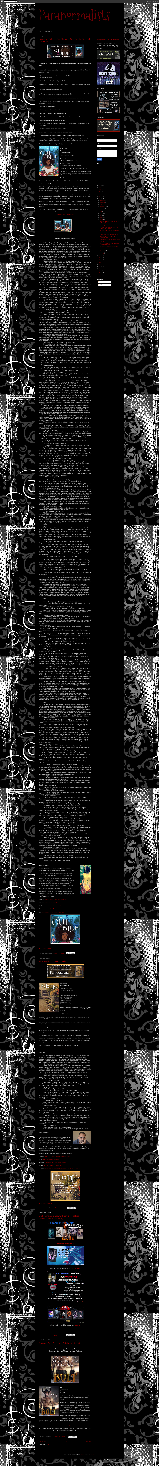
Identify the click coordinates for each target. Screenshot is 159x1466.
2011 (100, 273)
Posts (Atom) (49, 1444)
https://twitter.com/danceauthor (51, 1159)
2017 (100, 260)
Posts (100, 282)
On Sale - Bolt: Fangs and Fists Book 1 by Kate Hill (61, 1343)
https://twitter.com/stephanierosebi (52, 906)
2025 (100, 187)
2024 (100, 189)
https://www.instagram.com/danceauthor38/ (56, 1162)
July (101, 211)
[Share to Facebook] (72, 953)
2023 (100, 192)
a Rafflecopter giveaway (45, 948)
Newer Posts (42, 1441)
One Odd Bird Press (68, 214)
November (102, 202)
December (102, 200)
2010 (100, 275)
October (102, 204)
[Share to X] (70, 953)
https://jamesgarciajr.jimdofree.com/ (53, 1165)
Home (39, 31)
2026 (100, 185)
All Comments (102, 285)
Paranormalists (74, 15)
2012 (100, 270)
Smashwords (68, 1049)
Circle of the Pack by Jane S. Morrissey (109, 234)
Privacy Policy (48, 31)
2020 (100, 198)
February (102, 250)
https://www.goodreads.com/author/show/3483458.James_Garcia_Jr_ (62, 1168)
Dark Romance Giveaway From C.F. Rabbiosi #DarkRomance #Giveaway (59, 1217)
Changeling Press (68, 1425)
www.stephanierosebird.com (51, 909)
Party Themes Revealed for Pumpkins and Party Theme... (109, 244)
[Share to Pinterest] (74, 953)
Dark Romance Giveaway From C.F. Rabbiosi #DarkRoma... (109, 228)
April (101, 217)
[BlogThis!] (69, 953)
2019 (100, 255)
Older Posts (88, 1441)
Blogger (93, 1454)
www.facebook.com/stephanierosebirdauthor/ (56, 899)
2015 (100, 264)
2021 (100, 196)
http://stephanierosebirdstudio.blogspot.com (53, 912)
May (101, 215)
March (101, 219)
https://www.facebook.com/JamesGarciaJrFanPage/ (58, 1156)
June (101, 213)
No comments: (62, 1207)
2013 (100, 268)
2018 (100, 257)
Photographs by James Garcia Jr (53, 961)
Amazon (59, 214)
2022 (100, 194)
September (103, 206)
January (102, 253)
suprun (82, 1454)
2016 (100, 262)
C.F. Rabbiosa (75, 1268)
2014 (100, 266)
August (102, 209)
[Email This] (67, 953)
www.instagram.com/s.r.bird (51, 902)
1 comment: (61, 953)
